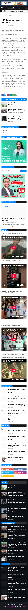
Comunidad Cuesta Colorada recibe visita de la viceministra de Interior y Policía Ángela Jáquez (17, 544)
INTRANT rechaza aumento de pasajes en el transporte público (16, 551)
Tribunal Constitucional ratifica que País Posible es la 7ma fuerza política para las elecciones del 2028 (17, 516)
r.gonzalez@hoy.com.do (8, 36)
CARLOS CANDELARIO (7, 25)
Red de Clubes (13, 604)
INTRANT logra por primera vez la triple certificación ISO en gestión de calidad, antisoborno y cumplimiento (16, 536)
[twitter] (7, 472)
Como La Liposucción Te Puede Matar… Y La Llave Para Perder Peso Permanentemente (17, 412)
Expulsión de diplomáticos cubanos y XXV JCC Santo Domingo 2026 (17, 509)
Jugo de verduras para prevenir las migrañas (17, 103)
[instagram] (20, 472)
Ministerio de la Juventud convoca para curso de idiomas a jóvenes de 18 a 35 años (17, 445)
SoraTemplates (11, 606)
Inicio (8, 604)
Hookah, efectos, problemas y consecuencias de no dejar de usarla (17, 458)
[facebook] (20, 469)
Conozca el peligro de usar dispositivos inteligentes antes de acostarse (17, 398)
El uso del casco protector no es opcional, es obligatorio (16, 557)
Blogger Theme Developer (17, 607)
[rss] (7, 476)
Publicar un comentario (7, 133)
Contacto (20, 604)
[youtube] (7, 469)
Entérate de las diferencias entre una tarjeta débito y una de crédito (17, 405)
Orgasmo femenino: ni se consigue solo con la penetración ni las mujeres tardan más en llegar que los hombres (17, 119)
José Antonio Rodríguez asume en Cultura (16, 418)
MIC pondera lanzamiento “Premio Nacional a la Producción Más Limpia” (17, 391)
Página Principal (4, 15)
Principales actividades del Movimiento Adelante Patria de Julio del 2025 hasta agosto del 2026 (17, 111)
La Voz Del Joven (14, 8)
